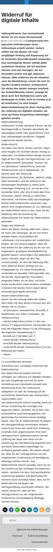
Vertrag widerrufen (39, 542)
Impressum (17, 536)
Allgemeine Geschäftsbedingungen (32, 529)
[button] (26, 2)
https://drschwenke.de (14, 40)
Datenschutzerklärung (38, 536)
